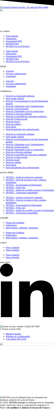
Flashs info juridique (15, 222)
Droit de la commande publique (20, 96)
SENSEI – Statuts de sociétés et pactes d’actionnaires (30, 190)
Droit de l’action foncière (17, 109)
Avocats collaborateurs (16, 73)
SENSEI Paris (12, 44)
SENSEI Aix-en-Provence (18, 46)
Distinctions (11, 38)
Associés (10, 71)
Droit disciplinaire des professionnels (22, 129)
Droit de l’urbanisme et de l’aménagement (25, 106)
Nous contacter (12, 247)
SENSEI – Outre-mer (15, 187)
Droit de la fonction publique (19, 114)
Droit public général (15, 98)
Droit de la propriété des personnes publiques (26, 116)
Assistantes (11, 76)
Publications (11, 225)
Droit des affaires (13, 124)
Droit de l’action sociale (16, 119)
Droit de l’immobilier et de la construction (25, 111)
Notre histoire (12, 36)
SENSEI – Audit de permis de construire (24, 177)
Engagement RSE (14, 41)
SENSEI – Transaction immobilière (22, 192)
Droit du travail (13, 121)
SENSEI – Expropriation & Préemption (24, 185)
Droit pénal (11, 127)
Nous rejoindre (12, 250)
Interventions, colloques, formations (22, 228)
